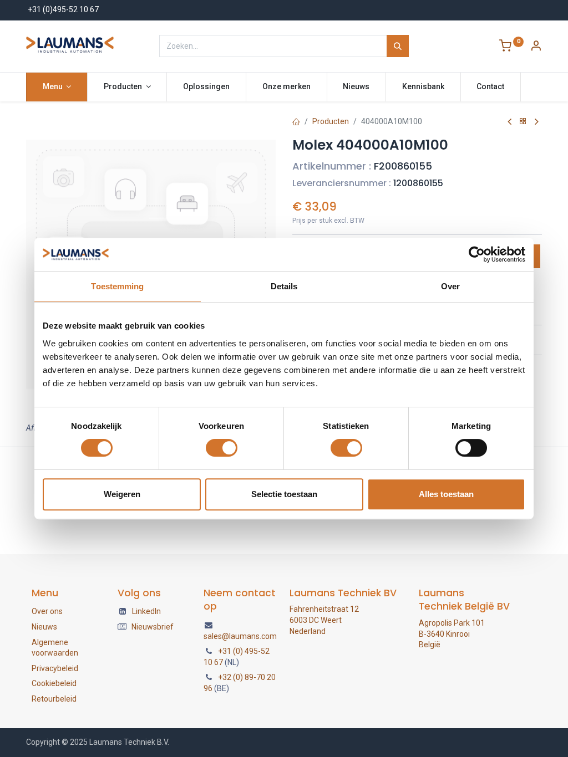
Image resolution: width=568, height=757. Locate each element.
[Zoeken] (398, 46)
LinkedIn (146, 611)
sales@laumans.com (240, 636)
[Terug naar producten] (523, 121)
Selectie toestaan (284, 494)
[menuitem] (206, 87)
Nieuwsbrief (152, 626)
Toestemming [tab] (117, 286)
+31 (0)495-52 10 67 (63, 9)
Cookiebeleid (54, 683)
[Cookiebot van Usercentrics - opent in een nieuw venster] (476, 254)
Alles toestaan (446, 494)
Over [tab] (450, 286)
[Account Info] (536, 47)
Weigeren (122, 494)
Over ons (47, 611)
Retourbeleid (54, 698)
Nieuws (44, 626)
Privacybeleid (55, 668)
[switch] (221, 448)
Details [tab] (284, 286)
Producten (330, 121)
